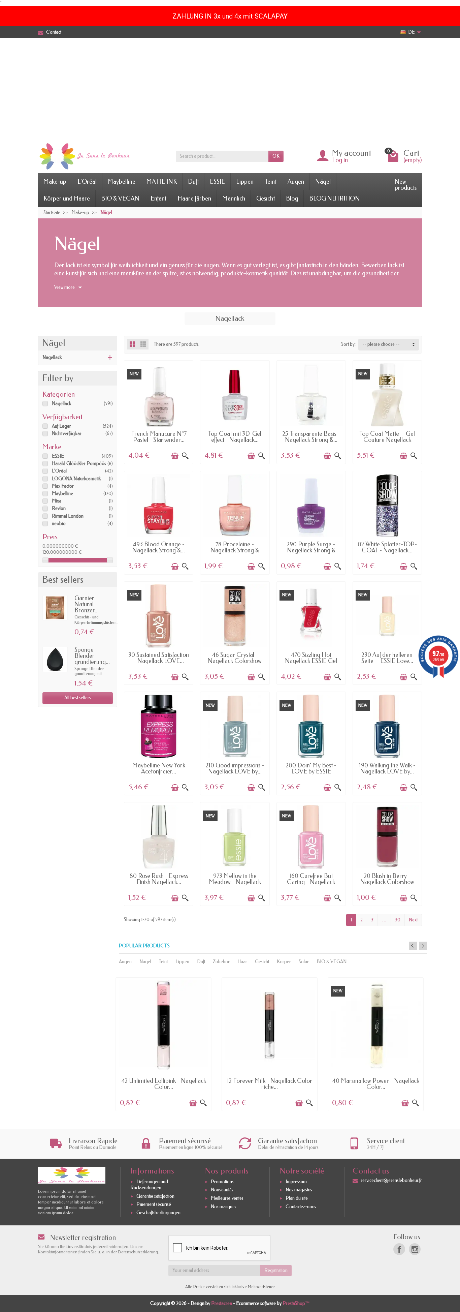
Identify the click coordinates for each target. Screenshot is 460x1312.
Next (413, 920)
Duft (193, 181)
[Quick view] (185, 456)
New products (406, 184)
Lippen (245, 181)
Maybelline (121, 181)
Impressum (296, 1182)
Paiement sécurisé (153, 1205)
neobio (59, 523)
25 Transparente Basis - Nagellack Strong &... (311, 437)
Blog (292, 198)
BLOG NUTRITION (334, 198)
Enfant (158, 198)
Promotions (222, 1182)
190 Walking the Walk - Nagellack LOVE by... (387, 768)
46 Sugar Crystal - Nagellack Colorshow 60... (235, 661)
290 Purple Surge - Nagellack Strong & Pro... (311, 550)
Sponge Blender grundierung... (92, 656)
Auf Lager (61, 426)
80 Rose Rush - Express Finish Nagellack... (159, 879)
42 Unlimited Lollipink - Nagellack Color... (163, 1084)
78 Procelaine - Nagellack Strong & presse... (234, 550)
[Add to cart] (175, 456)
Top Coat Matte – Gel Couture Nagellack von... (387, 440)
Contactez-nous (301, 1207)
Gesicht (265, 198)
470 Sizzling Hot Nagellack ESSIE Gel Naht (311, 661)
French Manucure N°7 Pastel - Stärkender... (159, 437)
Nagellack (52, 357)
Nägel (323, 181)
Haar (242, 962)
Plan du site (297, 1198)
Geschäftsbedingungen (158, 1213)
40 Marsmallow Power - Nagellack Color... (375, 1084)
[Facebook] (399, 1249)
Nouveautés (222, 1190)
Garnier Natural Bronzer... (86, 604)
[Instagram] (415, 1249)
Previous (413, 946)
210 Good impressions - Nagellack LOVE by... (235, 768)
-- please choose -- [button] (381, 344)
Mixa (56, 501)
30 (397, 920)
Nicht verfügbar (66, 433)
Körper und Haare (66, 198)
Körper (284, 962)
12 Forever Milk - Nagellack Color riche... (269, 1084)
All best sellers (77, 698)
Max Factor (63, 486)
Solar (304, 962)
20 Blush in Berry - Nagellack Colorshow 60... (387, 882)
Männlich (233, 198)
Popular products (144, 945)
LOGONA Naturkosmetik (76, 479)
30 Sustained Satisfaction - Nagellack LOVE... (158, 658)
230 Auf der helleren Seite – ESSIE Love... (387, 658)
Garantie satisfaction (155, 1196)
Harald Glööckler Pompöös (79, 463)
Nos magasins (299, 1190)
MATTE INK (161, 181)
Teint (270, 181)
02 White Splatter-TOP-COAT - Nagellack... (387, 547)
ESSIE (217, 181)
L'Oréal (87, 181)
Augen (296, 181)
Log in (340, 160)
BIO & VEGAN (120, 198)
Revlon (59, 508)
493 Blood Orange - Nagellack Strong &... (158, 547)
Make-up (54, 181)
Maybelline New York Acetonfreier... (158, 768)
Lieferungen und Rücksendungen (149, 1185)
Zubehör (221, 962)
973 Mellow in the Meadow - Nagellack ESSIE (235, 882)
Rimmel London (68, 516)
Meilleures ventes (227, 1198)
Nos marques (223, 1207)
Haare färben (194, 198)
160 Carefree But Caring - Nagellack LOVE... (311, 882)
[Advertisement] (230, 88)
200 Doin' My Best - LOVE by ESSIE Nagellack (311, 771)
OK (276, 156)
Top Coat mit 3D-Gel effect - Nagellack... (234, 437)
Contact (53, 32)
